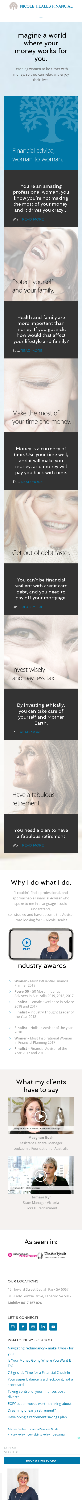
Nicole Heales (41, 6)
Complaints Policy (39, 1434)
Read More (33, 219)
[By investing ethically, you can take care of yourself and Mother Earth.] (41, 652)
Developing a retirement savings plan (37, 1417)
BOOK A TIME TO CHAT (42, 1460)
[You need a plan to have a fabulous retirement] (41, 777)
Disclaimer (59, 1434)
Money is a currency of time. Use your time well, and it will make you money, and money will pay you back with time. (41, 460)
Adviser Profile (17, 1429)
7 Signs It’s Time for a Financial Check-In (39, 1372)
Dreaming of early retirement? (32, 1410)
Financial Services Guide (43, 1429)
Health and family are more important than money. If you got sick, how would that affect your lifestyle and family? (41, 329)
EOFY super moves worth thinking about (39, 1403)
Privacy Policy (16, 1434)
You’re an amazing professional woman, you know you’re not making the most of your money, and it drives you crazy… (41, 198)
